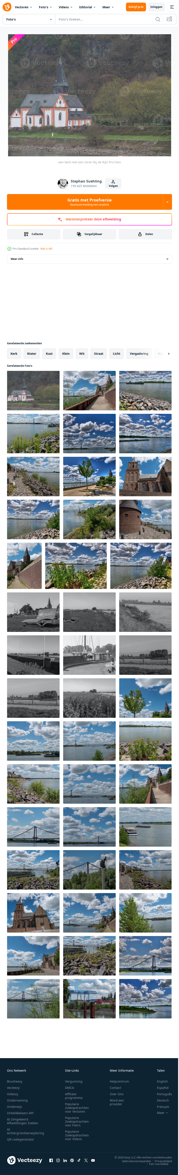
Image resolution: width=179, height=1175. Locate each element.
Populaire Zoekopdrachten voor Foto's (77, 1120)
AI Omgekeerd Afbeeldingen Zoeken (22, 1120)
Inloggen (156, 7)
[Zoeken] (157, 19)
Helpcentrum (119, 1080)
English (159, 1080)
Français (160, 1105)
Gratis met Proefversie (89, 201)
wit (81, 353)
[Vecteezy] (7, 7)
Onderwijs (14, 1105)
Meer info (17, 258)
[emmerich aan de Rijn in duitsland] (89, 389)
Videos (64, 7)
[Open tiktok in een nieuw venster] (79, 1159)
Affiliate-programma (74, 1095)
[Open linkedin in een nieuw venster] (65, 1159)
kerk (13, 353)
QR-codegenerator (20, 1138)
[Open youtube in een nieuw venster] (93, 1159)
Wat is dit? (46, 249)
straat (98, 353)
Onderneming (17, 1099)
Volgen (113, 186)
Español (159, 1087)
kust (49, 353)
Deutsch (160, 1099)
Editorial (85, 7)
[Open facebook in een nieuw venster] (51, 1159)
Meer (106, 7)
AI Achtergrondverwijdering (25, 1130)
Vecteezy (13, 1087)
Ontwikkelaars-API (20, 1112)
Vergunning (74, 1080)
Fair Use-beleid (155, 1163)
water (31, 353)
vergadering (139, 353)
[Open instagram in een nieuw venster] (58, 1159)
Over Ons (117, 1093)
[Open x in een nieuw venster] (86, 1159)
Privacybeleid (160, 1160)
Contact (115, 1087)
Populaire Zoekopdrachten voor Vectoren (77, 1106)
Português (161, 1093)
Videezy (12, 1093)
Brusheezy (14, 1080)
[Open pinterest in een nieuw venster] (72, 1159)
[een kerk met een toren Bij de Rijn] (33, 389)
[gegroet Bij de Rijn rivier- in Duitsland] (33, 611)
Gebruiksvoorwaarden (133, 1160)
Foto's (43, 7)
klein (66, 353)
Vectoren (21, 7)
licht (116, 353)
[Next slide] (162, 353)
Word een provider (117, 1101)
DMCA (69, 1087)
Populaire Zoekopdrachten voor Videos (77, 1134)
